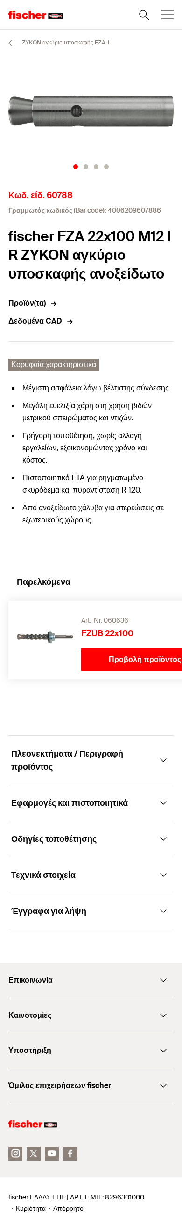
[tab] (75, 166)
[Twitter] (34, 1154)
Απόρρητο (68, 1208)
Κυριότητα (31, 1208)
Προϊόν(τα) (27, 303)
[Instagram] (15, 1154)
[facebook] (70, 1154)
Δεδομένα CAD (35, 321)
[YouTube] (52, 1154)
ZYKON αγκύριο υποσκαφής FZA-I (65, 42)
